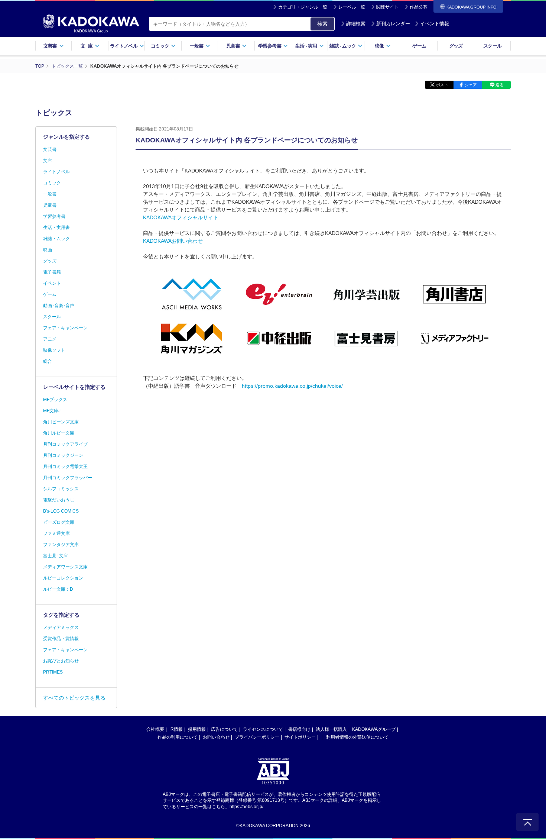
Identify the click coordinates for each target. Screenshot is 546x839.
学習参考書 (54, 216)
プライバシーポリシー (257, 737)
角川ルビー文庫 (58, 433)
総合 (47, 361)
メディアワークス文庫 (65, 566)
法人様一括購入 (331, 729)
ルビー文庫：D (58, 589)
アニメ (49, 339)
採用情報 (197, 729)
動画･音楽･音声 (58, 305)
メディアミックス (61, 627)
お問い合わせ (216, 737)
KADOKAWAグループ (374, 729)
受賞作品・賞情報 (61, 638)
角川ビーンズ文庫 (61, 422)
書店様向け (299, 729)
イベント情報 (434, 23)
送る (499, 85)
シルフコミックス (61, 488)
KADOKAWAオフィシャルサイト (180, 217)
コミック (52, 182)
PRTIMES (53, 672)
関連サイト (387, 7)
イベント (52, 283)
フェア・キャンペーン (65, 327)
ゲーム (419, 46)
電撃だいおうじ (58, 500)
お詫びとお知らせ (61, 661)
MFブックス (55, 399)
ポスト (442, 85)
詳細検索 (355, 23)
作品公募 (419, 7)
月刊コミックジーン (63, 455)
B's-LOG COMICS (61, 511)
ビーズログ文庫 (58, 522)
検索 (322, 24)
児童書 (49, 205)
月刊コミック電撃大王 (65, 466)
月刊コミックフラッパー (67, 477)
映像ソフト (54, 350)
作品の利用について (177, 737)
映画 (47, 249)
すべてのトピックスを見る (74, 698)
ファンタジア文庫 (61, 544)
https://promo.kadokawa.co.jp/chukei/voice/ (292, 386)
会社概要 (155, 729)
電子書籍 (52, 272)
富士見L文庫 (55, 555)
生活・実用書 (56, 227)
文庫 (47, 160)
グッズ (456, 46)
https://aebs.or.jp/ (246, 806)
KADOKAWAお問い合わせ (173, 241)
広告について (224, 729)
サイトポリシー (300, 737)
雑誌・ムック (56, 238)
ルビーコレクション (63, 578)
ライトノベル (56, 171)
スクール (492, 46)
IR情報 (176, 729)
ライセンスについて (263, 729)
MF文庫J (52, 410)
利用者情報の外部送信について (357, 737)
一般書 (49, 194)
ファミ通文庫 (56, 533)
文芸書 (49, 149)
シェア (471, 85)
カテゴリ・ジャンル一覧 (302, 7)
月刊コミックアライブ (65, 444)
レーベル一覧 (351, 7)
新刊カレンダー (393, 23)
